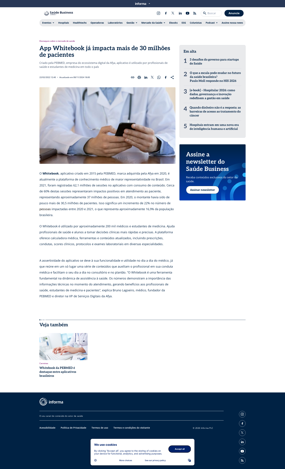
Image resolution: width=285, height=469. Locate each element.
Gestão (130, 22)
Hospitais (63, 22)
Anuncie (234, 13)
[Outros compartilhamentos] (172, 77)
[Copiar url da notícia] (132, 77)
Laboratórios (115, 22)
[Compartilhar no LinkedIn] (145, 77)
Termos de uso (100, 427)
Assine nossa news (232, 22)
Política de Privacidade (73, 427)
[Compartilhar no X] (152, 77)
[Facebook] (165, 13)
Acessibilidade (47, 427)
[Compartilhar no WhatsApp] (159, 77)
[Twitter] (173, 13)
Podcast (210, 22)
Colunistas (196, 22)
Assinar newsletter (202, 190)
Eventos (46, 22)
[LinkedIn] (180, 13)
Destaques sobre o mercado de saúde (57, 41)
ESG (184, 22)
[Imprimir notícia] (139, 77)
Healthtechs (80, 22)
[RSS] (194, 13)
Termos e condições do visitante (131, 427)
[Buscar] (205, 13)
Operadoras (97, 22)
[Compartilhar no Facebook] (165, 77)
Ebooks (173, 22)
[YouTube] (187, 13)
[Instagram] (158, 13)
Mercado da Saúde (151, 22)
